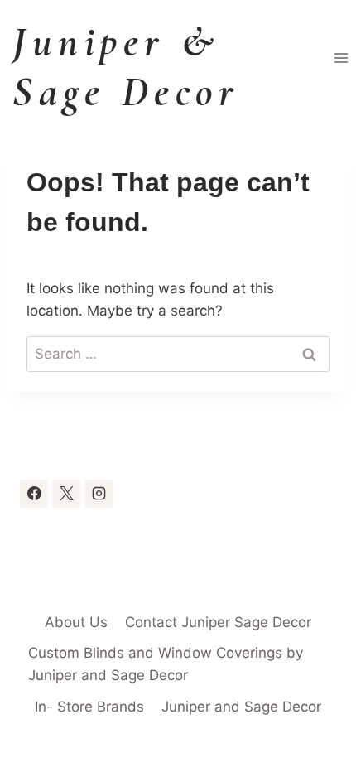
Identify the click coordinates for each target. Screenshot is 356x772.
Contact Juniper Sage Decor (218, 622)
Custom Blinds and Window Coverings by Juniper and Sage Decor (165, 663)
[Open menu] (340, 57)
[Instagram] (98, 494)
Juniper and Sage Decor (241, 706)
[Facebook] (34, 494)
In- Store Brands (89, 706)
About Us (76, 622)
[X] (66, 494)
